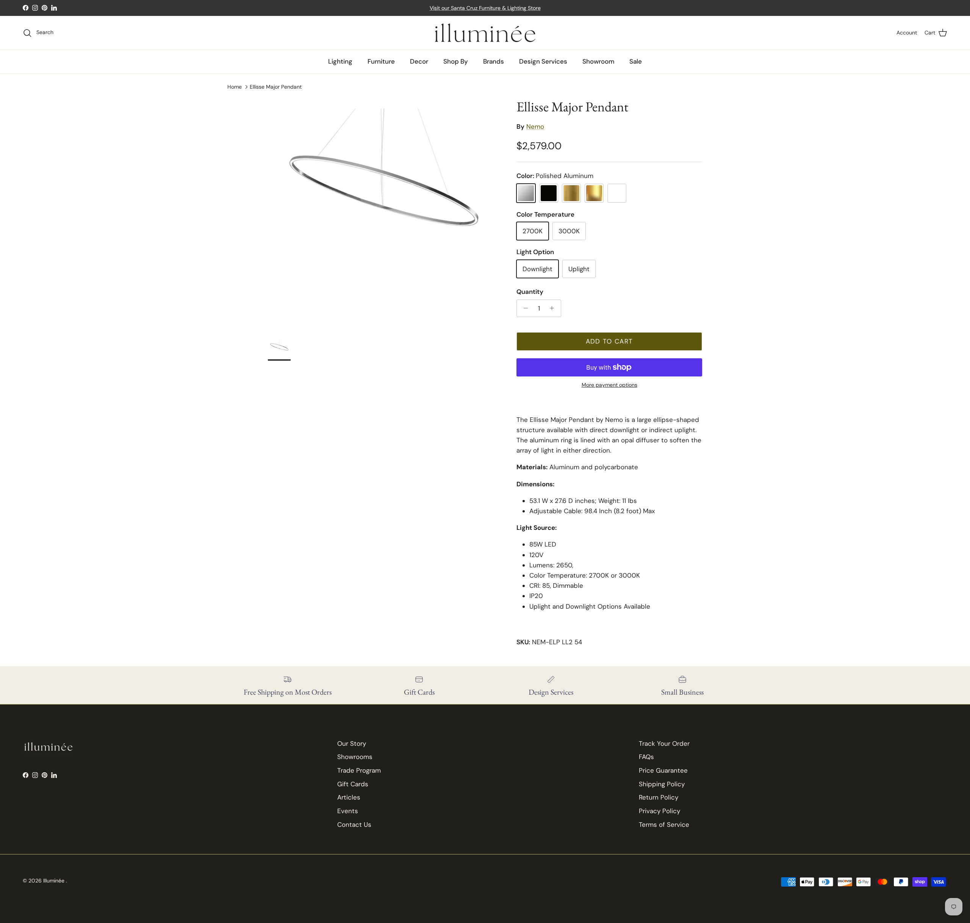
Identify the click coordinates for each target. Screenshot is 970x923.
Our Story (351, 743)
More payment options (609, 385)
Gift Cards (352, 784)
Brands (493, 61)
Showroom (598, 61)
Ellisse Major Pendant (276, 86)
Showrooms (354, 757)
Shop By (455, 61)
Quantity (529, 291)
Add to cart (609, 341)
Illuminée (54, 880)
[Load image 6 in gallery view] (384, 214)
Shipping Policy (662, 784)
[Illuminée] (485, 32)
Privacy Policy (659, 811)
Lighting (340, 61)
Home (234, 86)
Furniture (381, 61)
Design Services (543, 61)
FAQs (646, 757)
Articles (348, 797)
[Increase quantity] (554, 308)
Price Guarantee (663, 770)
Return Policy (658, 797)
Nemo (535, 126)
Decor (419, 61)
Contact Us (354, 824)
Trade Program (359, 770)
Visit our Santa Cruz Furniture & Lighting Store (485, 8)
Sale (635, 61)
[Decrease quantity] (523, 308)
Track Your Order (664, 743)
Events (347, 811)
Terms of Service (664, 824)
